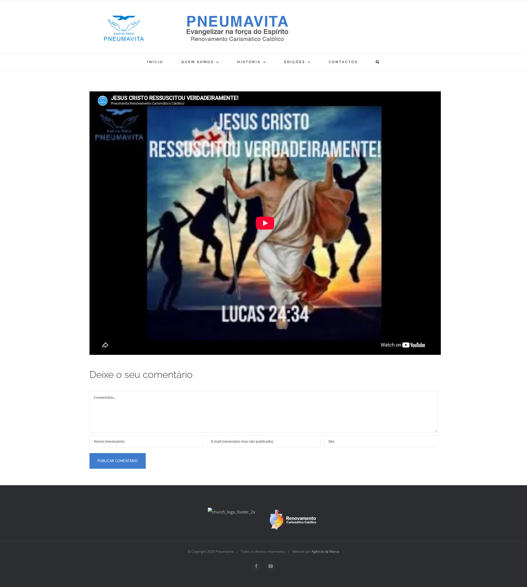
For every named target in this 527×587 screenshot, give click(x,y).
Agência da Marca (325, 551)
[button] (378, 62)
